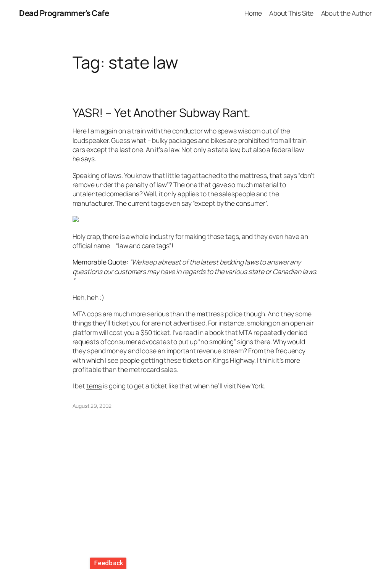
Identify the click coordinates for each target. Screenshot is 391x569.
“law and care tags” (143, 245)
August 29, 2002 (92, 405)
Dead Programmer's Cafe (64, 13)
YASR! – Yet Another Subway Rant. (162, 112)
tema (94, 385)
